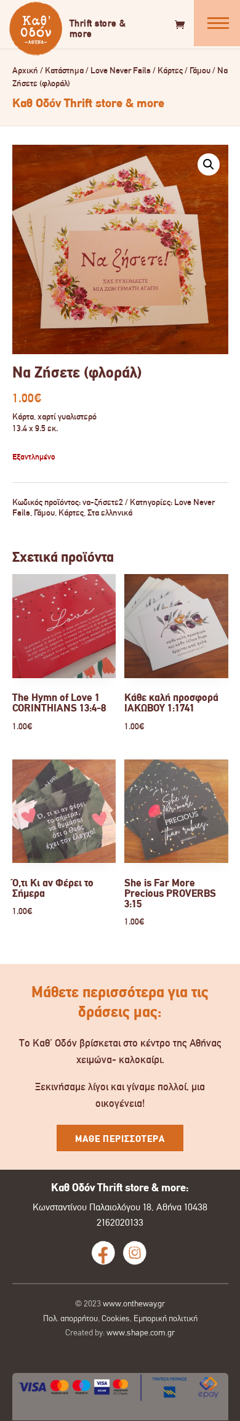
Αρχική (25, 70)
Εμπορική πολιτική (166, 1318)
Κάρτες (170, 70)
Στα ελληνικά (109, 513)
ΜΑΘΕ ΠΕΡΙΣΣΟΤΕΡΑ (120, 1138)
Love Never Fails (120, 70)
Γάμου (200, 70)
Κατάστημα (64, 70)
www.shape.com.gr (140, 1332)
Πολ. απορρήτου (70, 1318)
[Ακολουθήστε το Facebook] (103, 1253)
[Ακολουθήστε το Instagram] (134, 1253)
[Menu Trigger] (217, 23)
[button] (209, 164)
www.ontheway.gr (134, 1303)
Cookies (116, 1318)
